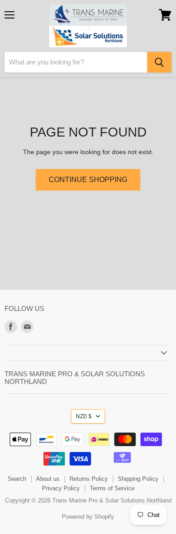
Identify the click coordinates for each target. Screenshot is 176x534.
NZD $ (84, 416)
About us (48, 478)
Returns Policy (88, 478)
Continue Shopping (88, 179)
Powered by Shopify (88, 516)
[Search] (159, 62)
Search (17, 478)
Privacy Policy (61, 488)
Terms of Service (112, 488)
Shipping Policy (138, 478)
